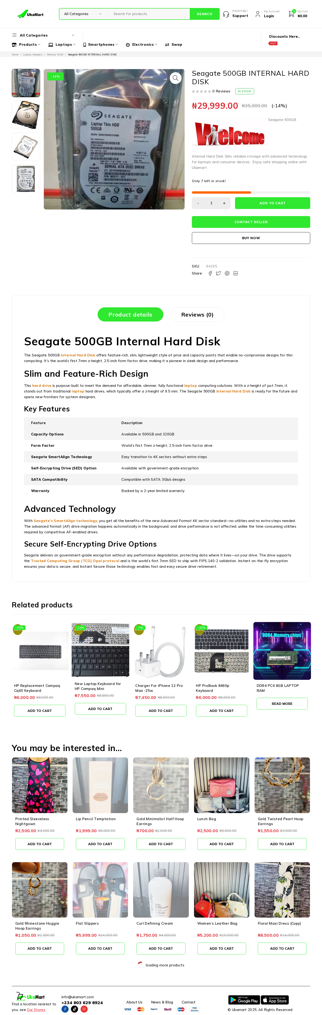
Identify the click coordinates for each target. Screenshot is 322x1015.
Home (15, 54)
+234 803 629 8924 (82, 1002)
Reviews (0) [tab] (197, 314)
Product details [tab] (130, 314)
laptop (190, 385)
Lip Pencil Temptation (96, 819)
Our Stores (36, 1009)
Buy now (251, 238)
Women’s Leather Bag (217, 923)
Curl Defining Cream (154, 923)
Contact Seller (251, 222)
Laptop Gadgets (32, 54)
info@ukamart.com (78, 997)
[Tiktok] (74, 1009)
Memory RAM (55, 54)
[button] (176, 78)
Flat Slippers (87, 923)
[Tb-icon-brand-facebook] (65, 1009)
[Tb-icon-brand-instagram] (84, 1009)
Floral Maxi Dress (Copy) (279, 923)
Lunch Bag (206, 819)
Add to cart (273, 203)
